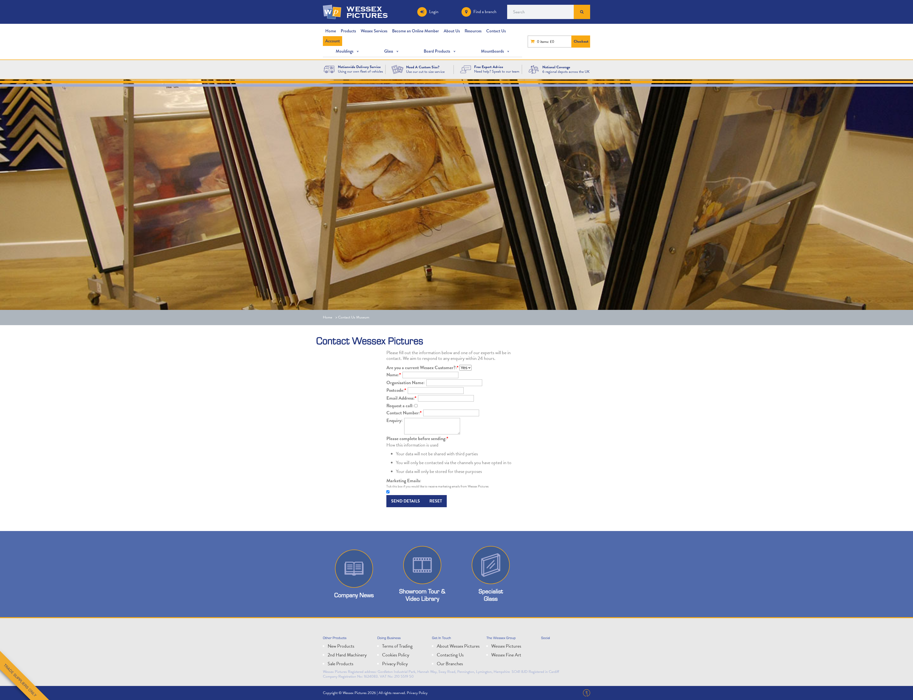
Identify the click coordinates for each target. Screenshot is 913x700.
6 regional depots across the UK (566, 71)
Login (433, 11)
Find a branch (484, 11)
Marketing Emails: (403, 480)
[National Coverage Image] (533, 69)
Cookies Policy (395, 654)
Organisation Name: (405, 382)
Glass (388, 51)
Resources (473, 31)
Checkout (581, 41)
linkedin (556, 648)
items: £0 (547, 42)
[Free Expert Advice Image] (465, 69)
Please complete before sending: (417, 438)
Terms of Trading (397, 646)
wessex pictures (367, 12)
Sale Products (340, 663)
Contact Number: (404, 412)
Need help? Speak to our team (496, 71)
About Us (452, 31)
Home (330, 31)
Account (332, 41)
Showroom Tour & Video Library (422, 595)
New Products (341, 646)
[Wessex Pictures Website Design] (329, 69)
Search (582, 12)
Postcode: (396, 390)
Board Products (437, 51)
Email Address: (401, 398)
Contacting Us (450, 654)
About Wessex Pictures (458, 646)
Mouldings (344, 51)
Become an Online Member (415, 31)
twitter (546, 648)
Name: (393, 374)
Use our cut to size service (425, 71)
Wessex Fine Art (506, 654)
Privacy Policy (395, 663)
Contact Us (496, 31)
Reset (435, 501)
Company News (354, 595)
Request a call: (399, 405)
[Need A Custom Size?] (397, 69)
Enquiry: (394, 420)
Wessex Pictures (506, 646)
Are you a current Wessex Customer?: (422, 367)
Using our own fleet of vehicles (360, 71)
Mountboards (492, 51)
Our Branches (450, 663)
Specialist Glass (491, 595)
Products (348, 31)
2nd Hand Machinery (347, 654)
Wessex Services (374, 31)
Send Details (405, 501)
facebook (567, 648)
